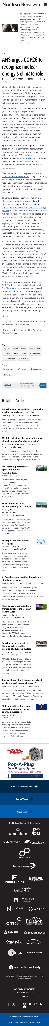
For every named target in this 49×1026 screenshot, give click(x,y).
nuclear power (20, 353)
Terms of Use (24, 1022)
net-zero (7, 353)
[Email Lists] (24, 1007)
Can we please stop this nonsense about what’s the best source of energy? (22, 681)
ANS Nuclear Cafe (36, 583)
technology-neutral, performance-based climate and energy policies (24, 207)
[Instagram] (24, 1004)
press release (35, 353)
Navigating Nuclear (25, 992)
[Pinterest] (35, 1004)
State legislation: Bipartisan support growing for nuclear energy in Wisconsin (16, 708)
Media (38, 1022)
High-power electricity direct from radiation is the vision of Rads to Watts (16, 608)
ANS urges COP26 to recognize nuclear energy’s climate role (22, 66)
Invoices (32, 1022)
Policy (4, 53)
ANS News (31, 79)
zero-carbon (23, 358)
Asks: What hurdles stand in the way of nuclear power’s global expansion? (22, 439)
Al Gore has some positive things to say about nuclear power (21, 578)
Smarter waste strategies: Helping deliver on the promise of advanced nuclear (16, 645)
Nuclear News (33, 415)
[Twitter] (13, 1004)
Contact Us (24, 996)
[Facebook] (8, 1004)
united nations (9, 358)
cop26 (6, 348)
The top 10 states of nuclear (15, 540)
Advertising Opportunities (24, 989)
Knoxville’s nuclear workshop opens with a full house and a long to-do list (22, 411)
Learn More (24, 42)
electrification (35, 348)
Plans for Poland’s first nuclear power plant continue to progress (17, 506)
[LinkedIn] (19, 1004)
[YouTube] (30, 1004)
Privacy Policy (13, 1022)
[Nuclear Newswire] (40, 1004)
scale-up (30, 158)
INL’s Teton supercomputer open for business (15, 468)
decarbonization (19, 348)
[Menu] (44, 4)
